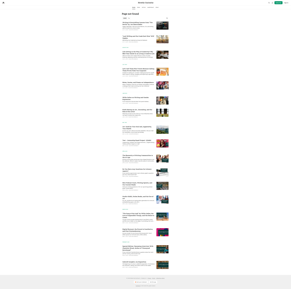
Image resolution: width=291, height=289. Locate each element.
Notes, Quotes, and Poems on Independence (138, 82)
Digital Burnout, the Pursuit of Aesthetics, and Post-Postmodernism (137, 230)
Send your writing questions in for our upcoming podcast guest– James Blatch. (137, 187)
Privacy (149, 278)
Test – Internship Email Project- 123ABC (136, 140)
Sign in (286, 2)
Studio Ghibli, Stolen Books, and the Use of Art (137, 197)
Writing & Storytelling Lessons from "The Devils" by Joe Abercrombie (137, 23)
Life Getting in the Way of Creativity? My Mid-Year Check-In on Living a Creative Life (138, 53)
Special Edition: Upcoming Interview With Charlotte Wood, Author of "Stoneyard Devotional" (137, 248)
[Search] (269, 2)
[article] (145, 27)
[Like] (123, 32)
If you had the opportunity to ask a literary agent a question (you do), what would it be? (138, 173)
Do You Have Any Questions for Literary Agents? (137, 170)
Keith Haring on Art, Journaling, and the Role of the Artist (137, 110)
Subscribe (278, 2)
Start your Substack (141, 282)
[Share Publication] (272, 2)
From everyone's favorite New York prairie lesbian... (135, 101)
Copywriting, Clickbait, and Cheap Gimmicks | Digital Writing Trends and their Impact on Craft (138, 143)
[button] (133, 7)
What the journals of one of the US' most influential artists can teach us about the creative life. (137, 114)
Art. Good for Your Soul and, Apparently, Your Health (137, 128)
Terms (153, 278)
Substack (138, 286)
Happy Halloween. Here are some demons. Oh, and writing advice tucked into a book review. (137, 27)
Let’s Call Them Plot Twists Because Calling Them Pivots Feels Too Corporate (138, 70)
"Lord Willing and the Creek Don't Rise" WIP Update (138, 37)
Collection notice (160, 278)
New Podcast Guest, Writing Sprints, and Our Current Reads (137, 184)
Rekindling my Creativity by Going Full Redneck (134, 40)
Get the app (153, 282)
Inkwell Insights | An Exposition (134, 262)
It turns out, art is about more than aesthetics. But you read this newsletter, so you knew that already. (137, 131)
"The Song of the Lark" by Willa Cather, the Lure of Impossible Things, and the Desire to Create (138, 215)
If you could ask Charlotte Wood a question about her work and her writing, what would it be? (137, 252)
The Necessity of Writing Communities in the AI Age (137, 156)
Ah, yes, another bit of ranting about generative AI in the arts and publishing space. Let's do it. (138, 201)
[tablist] (126, 18)
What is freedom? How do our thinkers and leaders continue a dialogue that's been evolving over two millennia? (138, 85)
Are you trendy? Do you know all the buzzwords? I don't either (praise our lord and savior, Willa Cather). (137, 233)
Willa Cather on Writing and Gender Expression (135, 98)
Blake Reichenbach (133, 29)
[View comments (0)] (133, 32)
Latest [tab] (124, 18)
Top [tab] (129, 18)
